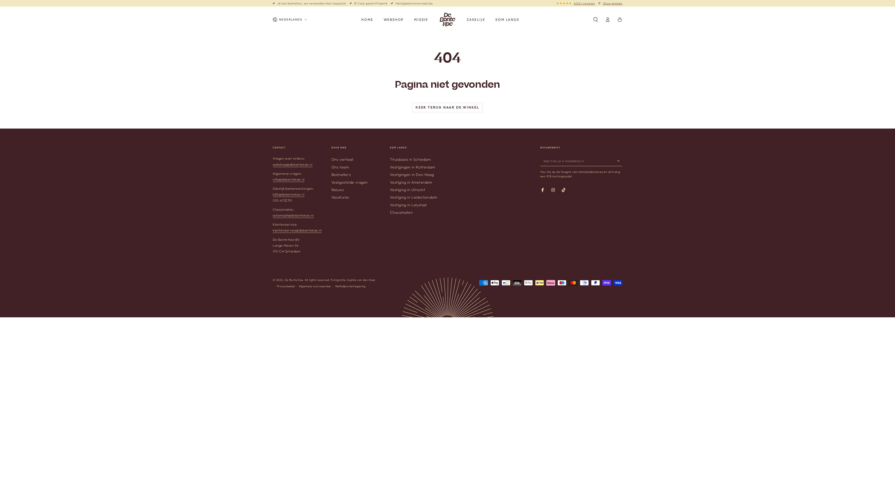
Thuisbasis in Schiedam (410, 159)
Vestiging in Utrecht (407, 189)
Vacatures (340, 197)
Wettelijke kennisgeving (350, 286)
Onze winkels (612, 3)
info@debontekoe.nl (289, 179)
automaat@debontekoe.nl (293, 215)
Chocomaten (401, 212)
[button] (595, 19)
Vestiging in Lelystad (408, 205)
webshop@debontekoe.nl (293, 164)
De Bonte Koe (294, 280)
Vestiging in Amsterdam (411, 182)
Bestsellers (341, 174)
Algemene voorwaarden (315, 286)
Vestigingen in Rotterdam (412, 167)
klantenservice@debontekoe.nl (297, 230)
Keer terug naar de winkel (447, 107)
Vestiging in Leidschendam (413, 197)
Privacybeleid (286, 286)
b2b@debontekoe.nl (288, 194)
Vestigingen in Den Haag (412, 174)
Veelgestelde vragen (349, 182)
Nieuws (337, 189)
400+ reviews (584, 3)
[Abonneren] (619, 161)
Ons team (340, 167)
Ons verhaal (342, 159)
